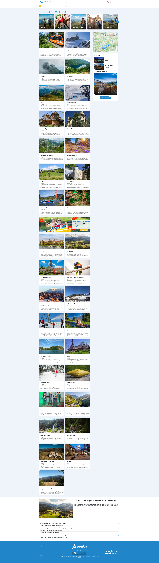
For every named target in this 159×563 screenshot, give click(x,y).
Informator (87, 2)
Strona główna (66, 2)
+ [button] (116, 47)
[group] (46, 21)
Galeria (91, 2)
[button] (40, 21)
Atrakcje (76, 2)
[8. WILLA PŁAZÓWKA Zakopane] (99, 66)
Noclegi (71, 2)
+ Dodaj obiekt (84, 230)
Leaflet (110, 51)
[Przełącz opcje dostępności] (111, 2)
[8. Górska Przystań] (99, 60)
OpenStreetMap (115, 51)
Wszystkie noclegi (106, 97)
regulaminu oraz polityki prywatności (87, 558)
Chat (95, 2)
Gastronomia (81, 2)
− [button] (116, 49)
